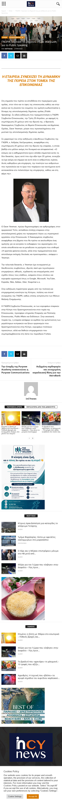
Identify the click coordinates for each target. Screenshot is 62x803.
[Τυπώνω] (24, 55)
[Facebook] (4, 55)
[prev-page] (29, 438)
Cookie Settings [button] (14, 796)
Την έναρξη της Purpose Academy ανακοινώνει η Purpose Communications (15, 369)
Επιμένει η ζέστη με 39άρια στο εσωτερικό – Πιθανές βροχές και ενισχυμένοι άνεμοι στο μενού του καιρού (10, 430)
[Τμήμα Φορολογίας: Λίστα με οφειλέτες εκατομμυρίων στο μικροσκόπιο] (8, 541)
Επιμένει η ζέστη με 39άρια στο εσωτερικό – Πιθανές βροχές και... (38, 635)
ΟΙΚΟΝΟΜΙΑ (22, 543)
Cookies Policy (11, 785)
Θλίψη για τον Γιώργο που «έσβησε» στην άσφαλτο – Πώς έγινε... (38, 566)
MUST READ (31, 516)
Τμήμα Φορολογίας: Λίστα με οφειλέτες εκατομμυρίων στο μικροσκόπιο (37, 538)
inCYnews (8, 49)
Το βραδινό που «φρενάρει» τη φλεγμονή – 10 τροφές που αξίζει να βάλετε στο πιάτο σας (51, 429)
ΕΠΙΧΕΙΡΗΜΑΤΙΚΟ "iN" (17, 37)
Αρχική (3, 11)
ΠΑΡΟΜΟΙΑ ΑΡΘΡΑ (14, 407)
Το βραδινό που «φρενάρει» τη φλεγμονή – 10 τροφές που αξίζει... (38, 663)
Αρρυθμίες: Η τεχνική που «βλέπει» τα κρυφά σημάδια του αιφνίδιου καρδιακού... (39, 676)
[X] (11, 55)
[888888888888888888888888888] (31, 477)
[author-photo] (31, 389)
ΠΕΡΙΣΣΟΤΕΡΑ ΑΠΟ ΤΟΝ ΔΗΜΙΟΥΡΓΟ (40, 407)
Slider (11, 11)
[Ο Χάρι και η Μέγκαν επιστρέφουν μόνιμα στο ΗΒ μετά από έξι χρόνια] (8, 554)
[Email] (17, 55)
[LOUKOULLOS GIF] (31, 598)
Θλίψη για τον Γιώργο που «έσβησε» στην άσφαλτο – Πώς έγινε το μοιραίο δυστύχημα (31, 429)
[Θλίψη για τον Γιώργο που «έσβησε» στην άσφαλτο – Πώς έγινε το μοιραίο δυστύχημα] (31, 418)
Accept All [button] (33, 796)
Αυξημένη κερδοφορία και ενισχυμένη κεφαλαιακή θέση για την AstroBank (47, 371)
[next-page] (32, 438)
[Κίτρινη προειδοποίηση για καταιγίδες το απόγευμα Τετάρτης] (8, 527)
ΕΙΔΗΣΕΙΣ (31, 626)
